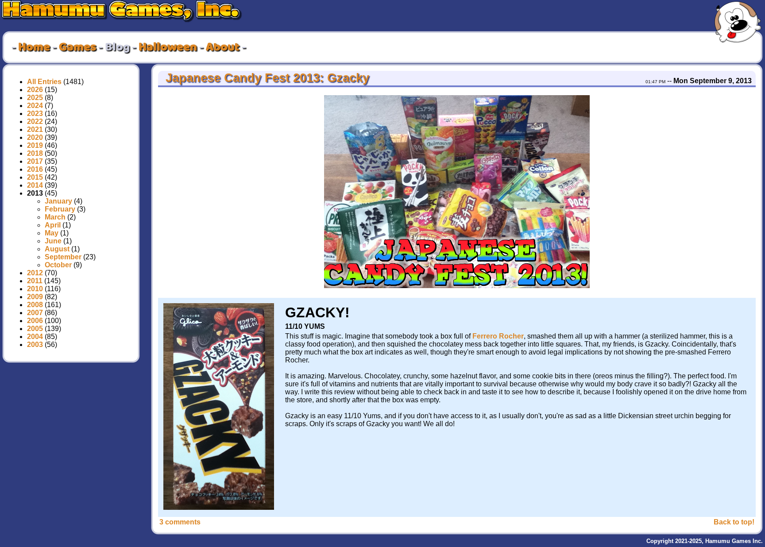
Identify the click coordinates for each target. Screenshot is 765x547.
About (223, 47)
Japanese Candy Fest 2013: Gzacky (265, 78)
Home (34, 47)
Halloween (168, 47)
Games (77, 47)
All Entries (44, 81)
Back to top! (734, 522)
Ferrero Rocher (498, 336)
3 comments (180, 522)
